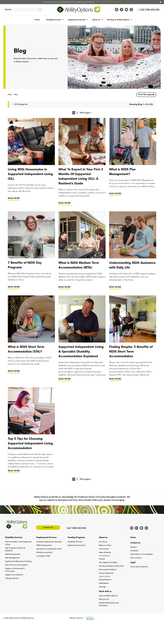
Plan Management (12, 558)
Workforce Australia (44, 552)
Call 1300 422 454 (149, 10)
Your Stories (104, 549)
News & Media (105, 552)
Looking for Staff (43, 556)
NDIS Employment (12, 554)
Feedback (134, 551)
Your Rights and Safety (108, 562)
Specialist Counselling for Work (49, 549)
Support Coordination (14, 575)
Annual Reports (105, 580)
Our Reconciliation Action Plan (111, 566)
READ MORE (14, 198)
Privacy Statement (106, 573)
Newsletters (104, 583)
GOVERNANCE (104, 556)
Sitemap (102, 587)
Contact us (48, 528)
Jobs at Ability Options (108, 596)
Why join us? (104, 599)
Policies (102, 559)
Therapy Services (12, 578)
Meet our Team (105, 545)
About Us (96, 20)
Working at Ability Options (118, 20)
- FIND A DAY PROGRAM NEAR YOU (108, 2)
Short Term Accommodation (16, 565)
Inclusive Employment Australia (49, 542)
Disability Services (53, 20)
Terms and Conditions (108, 570)
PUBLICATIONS (104, 577)
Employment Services (77, 20)
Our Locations (136, 558)
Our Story (103, 542)
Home (37, 20)
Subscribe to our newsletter (141, 554)
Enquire (133, 547)
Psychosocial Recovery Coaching (18, 561)
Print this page (145, 95)
